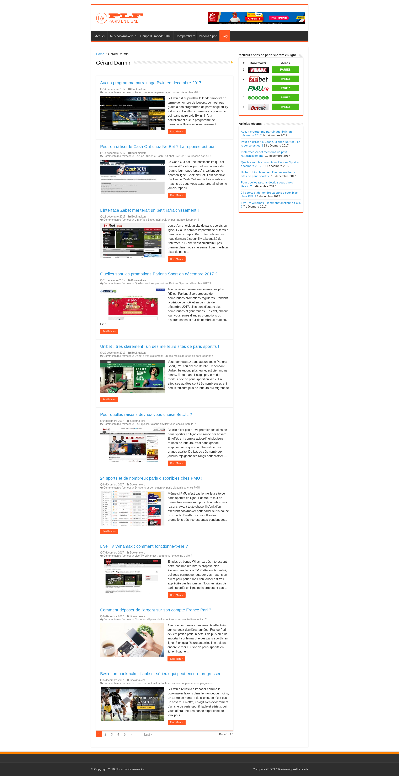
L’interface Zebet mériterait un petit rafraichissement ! (149, 210)
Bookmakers (139, 89)
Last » (148, 734)
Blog (225, 36)
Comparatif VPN (264, 769)
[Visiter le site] (258, 69)
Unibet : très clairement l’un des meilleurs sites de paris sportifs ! (159, 346)
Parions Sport (208, 36)
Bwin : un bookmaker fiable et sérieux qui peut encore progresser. (161, 673)
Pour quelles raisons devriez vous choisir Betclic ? (146, 414)
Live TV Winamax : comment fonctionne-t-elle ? (144, 546)
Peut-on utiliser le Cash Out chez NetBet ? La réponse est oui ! (158, 146)
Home (100, 54)
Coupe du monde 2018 (155, 36)
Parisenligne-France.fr (293, 769)
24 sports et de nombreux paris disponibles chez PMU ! (151, 478)
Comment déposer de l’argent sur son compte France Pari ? (155, 610)
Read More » (176, 131)
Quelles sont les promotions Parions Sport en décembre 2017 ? (158, 274)
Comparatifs (184, 36)
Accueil (100, 36)
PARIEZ (285, 69)
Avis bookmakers (122, 36)
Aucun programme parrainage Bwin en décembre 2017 (150, 83)
